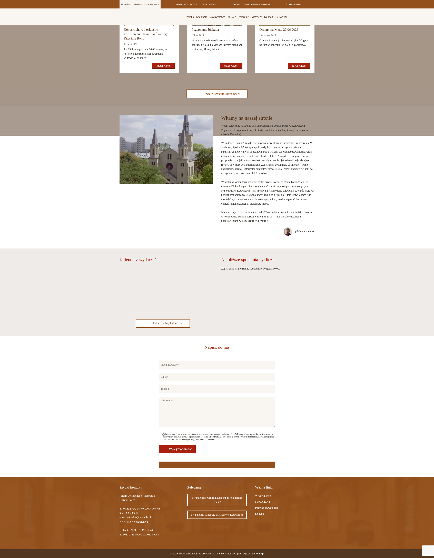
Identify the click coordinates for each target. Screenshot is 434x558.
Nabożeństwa (262, 501)
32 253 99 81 (131, 512)
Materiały (256, 16)
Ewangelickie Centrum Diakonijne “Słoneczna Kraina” (217, 500)
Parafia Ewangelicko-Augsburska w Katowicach (140, 4)
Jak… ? (232, 16)
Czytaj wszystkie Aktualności (221, 93)
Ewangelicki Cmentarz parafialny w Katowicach (251, 4)
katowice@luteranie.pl (139, 517)
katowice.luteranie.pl (138, 521)
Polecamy (243, 16)
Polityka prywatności (266, 507)
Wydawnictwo (217, 16)
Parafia (190, 16)
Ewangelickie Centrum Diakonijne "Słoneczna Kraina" (195, 4)
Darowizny (281, 16)
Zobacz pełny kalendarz (167, 323)
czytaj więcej (163, 65)
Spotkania (201, 16)
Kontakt (268, 16)
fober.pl (259, 553)
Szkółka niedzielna (293, 4)
